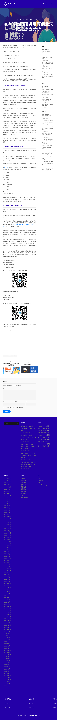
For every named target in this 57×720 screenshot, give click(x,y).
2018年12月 (7, 650)
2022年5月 (7, 581)
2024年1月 (7, 539)
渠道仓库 (37, 19)
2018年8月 (7, 658)
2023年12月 (7, 541)
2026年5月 (7, 485)
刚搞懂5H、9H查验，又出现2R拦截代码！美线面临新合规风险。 (47, 147)
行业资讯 (23, 495)
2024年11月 (7, 518)
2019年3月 (7, 644)
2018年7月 (7, 660)
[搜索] (43, 4)
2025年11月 (7, 497)
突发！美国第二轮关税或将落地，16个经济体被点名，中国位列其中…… (47, 64)
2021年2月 (7, 600)
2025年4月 (7, 508)
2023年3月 (7, 560)
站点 (26, 401)
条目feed (40, 481)
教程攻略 (23, 487)
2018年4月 (7, 667)
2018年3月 (7, 669)
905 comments (45, 97)
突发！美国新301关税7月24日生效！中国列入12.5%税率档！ (47, 70)
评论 (3, 388)
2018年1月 (7, 673)
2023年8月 (7, 550)
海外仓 (7, 703)
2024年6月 (7, 529)
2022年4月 (7, 583)
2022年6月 (7, 579)
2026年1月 (7, 493)
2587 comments (45, 92)
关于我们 (31, 703)
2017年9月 (7, 681)
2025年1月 (7, 514)
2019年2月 (7, 646)
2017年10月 (7, 679)
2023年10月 (7, 545)
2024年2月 (7, 537)
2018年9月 (7, 656)
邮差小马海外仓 (25, 497)
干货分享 (23, 485)
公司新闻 (23, 481)
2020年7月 (7, 612)
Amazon (6, 167)
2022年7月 (7, 577)
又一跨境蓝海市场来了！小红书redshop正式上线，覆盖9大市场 (47, 57)
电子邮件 (16, 401)
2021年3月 (7, 598)
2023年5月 (7, 556)
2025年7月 (7, 501)
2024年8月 (7, 524)
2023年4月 (7, 558)
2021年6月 (7, 591)
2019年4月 (7, 642)
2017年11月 (7, 677)
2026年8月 (7, 478)
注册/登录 (50, 3)
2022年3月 (7, 585)
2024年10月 (7, 520)
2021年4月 (7, 596)
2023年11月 (7, 543)
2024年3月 (7, 535)
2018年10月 (7, 654)
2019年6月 (7, 637)
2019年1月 (7, 648)
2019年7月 (7, 635)
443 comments (45, 107)
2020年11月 (7, 606)
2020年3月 (7, 619)
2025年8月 (7, 499)
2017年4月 (7, 686)
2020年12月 (7, 604)
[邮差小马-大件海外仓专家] (10, 4)
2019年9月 (7, 631)
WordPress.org (42, 485)
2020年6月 (7, 614)
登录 (39, 478)
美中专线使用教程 (45, 86)
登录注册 (31, 707)
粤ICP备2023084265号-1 (34, 715)
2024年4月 (7, 533)
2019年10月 (7, 629)
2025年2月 (7, 512)
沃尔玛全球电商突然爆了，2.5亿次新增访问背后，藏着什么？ (47, 51)
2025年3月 (7, 510)
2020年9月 (7, 608)
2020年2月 (7, 621)
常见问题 (23, 483)
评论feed (40, 483)
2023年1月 (7, 564)
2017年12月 (7, 675)
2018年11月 (7, 652)
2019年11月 (7, 627)
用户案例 (23, 493)
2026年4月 (7, 487)
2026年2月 (7, 491)
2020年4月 (7, 617)
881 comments (45, 102)
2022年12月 (7, 566)
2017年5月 (7, 683)
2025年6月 (7, 504)
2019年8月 (7, 633)
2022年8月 (7, 575)
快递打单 (7, 707)
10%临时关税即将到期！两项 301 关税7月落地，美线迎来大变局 (47, 163)
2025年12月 (7, 495)
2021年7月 (7, 589)
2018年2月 (7, 671)
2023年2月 (7, 562)
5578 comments (45, 87)
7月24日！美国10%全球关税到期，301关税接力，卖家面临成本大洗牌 (47, 76)
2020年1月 (7, 623)
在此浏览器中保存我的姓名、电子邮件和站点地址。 (14, 407)
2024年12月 (7, 516)
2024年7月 (7, 527)
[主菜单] (46, 4)
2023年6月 (7, 554)
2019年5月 (7, 640)
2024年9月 (7, 522)
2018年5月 (7, 665)
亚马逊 (23, 478)
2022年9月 (7, 573)
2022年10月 (7, 571)
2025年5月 (7, 506)
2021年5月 (7, 594)
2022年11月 (7, 568)
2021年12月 (7, 587)
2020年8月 (7, 610)
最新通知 (23, 489)
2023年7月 (7, 552)
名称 (4, 401)
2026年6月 (7, 483)
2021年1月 (7, 602)
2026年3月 (7, 489)
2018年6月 (7, 663)
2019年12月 (7, 625)
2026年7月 (7, 481)
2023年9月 (7, 547)
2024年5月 (7, 531)
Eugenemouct (42, 426)
